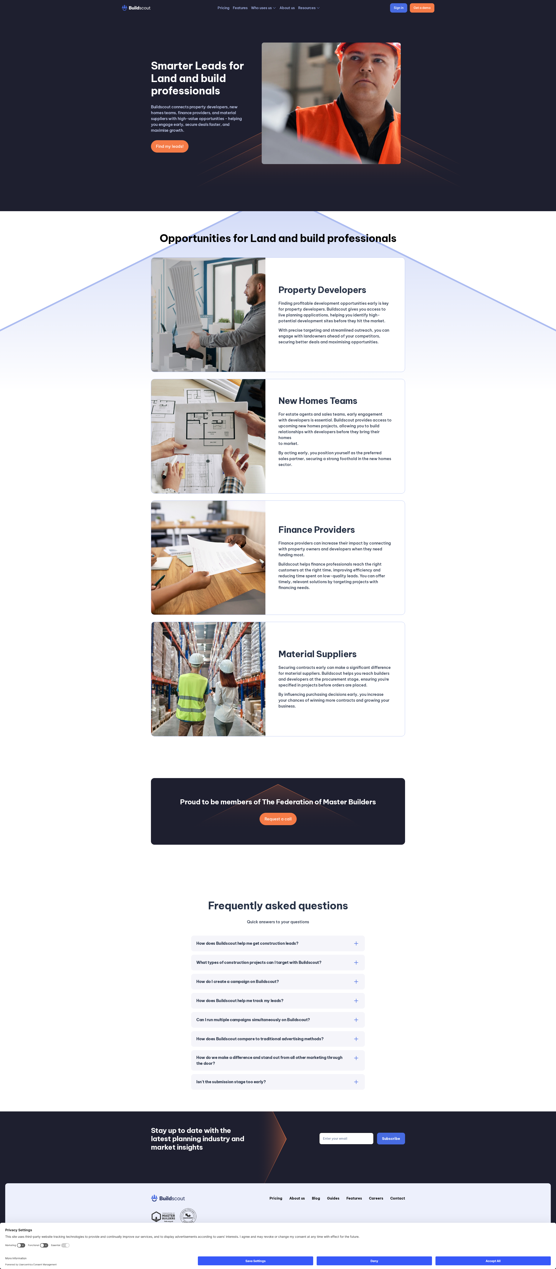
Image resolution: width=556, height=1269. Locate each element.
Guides (333, 1198)
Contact (397, 1198)
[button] (263, 7)
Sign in (399, 8)
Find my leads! (170, 146)
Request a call (278, 818)
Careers (376, 1198)
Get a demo (422, 8)
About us (287, 8)
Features (240, 8)
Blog (316, 1198)
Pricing (223, 8)
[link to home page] (136, 8)
